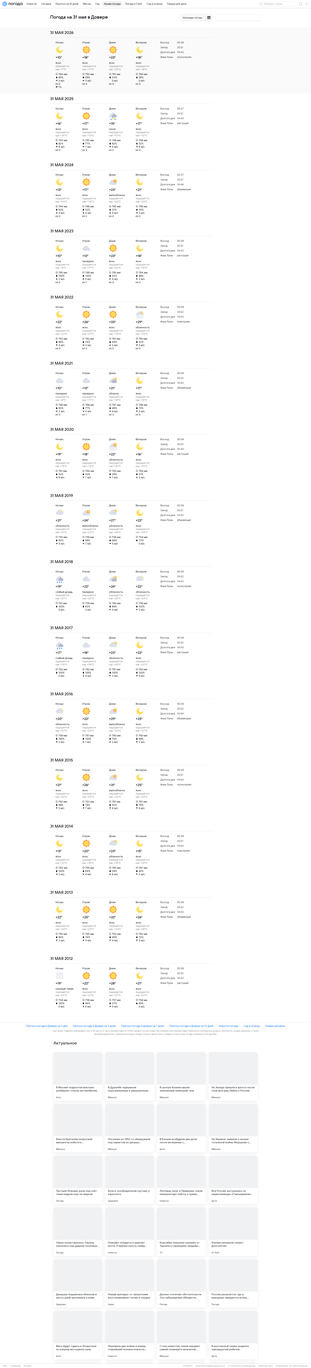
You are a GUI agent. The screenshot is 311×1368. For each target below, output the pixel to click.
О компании (15, 1366)
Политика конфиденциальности (210, 1366)
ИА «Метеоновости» (298, 1366)
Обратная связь (265, 1366)
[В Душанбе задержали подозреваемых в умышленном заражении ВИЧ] (129, 1076)
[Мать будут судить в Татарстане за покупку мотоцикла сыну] (77, 1335)
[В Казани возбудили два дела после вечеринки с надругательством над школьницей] (181, 1128)
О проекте (188, 1366)
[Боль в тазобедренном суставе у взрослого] (129, 1180)
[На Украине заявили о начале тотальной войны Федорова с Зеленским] (233, 1128)
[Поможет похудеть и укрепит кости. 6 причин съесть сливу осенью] (129, 1231)
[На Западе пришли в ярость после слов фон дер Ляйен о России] (233, 1076)
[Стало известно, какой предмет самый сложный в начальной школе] (181, 1335)
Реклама (27, 1366)
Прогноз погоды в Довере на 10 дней (191, 1025)
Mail (5, 1366)
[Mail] (5, 4)
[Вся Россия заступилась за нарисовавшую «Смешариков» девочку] (233, 1180)
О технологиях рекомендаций (241, 1366)
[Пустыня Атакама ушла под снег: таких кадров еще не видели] (77, 1180)
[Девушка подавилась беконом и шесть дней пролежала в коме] (77, 1283)
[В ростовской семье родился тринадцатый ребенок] (233, 1335)
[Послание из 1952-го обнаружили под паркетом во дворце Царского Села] (129, 1128)
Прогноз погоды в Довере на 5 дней (94, 1025)
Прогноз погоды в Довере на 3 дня (46, 1025)
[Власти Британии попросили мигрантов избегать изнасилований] (77, 1128)
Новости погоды (228, 1025)
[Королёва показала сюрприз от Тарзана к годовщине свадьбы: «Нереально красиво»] (181, 1231)
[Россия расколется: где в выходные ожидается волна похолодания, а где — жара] (233, 1283)
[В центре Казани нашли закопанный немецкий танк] (181, 1076)
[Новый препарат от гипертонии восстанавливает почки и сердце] (129, 1283)
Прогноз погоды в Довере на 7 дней (142, 1025)
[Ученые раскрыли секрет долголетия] (233, 1231)
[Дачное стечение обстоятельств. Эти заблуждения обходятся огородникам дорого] (181, 1283)
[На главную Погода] (15, 4)
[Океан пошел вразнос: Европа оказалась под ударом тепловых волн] (77, 1231)
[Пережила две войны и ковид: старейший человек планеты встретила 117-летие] (129, 1335)
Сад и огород (251, 1025)
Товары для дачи (275, 1025)
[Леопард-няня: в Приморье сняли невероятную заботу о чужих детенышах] (181, 1180)
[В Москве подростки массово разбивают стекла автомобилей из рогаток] (77, 1076)
